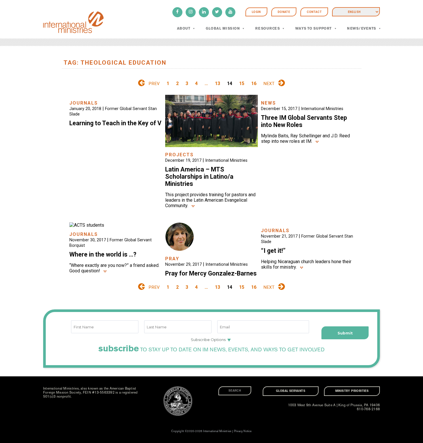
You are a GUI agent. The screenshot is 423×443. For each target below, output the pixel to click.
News (268, 103)
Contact (314, 12)
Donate (284, 12)
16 (253, 83)
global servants (290, 391)
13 (217, 83)
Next (269, 83)
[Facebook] (177, 12)
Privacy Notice (243, 431)
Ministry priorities (352, 391)
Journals (83, 103)
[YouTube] (230, 12)
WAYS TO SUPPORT (313, 28)
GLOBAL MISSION (223, 28)
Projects (179, 154)
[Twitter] (217, 12)
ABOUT (183, 28)
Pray (172, 258)
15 (241, 83)
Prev (154, 83)
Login (256, 12)
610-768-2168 (368, 409)
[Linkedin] (204, 12)
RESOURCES (267, 28)
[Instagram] (191, 12)
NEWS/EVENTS (361, 28)
